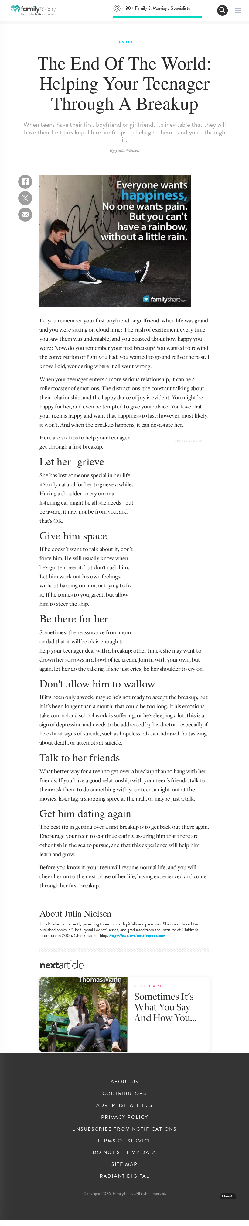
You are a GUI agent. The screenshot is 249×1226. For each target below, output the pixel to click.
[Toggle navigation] (222, 10)
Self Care (148, 986)
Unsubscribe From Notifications (124, 1129)
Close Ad (228, 1196)
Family (124, 42)
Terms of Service (124, 1141)
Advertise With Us (124, 1105)
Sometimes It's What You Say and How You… (165, 1007)
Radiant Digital (124, 1176)
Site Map (124, 1164)
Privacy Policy (124, 1117)
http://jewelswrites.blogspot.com (137, 935)
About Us (125, 1081)
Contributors (124, 1093)
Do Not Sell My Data (124, 1152)
